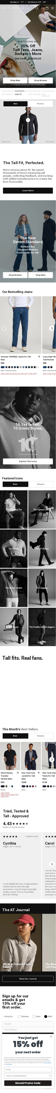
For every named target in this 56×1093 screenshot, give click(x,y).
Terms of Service (47, 1062)
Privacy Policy (9, 1064)
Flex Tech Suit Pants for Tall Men (49, 786)
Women (25, 1026)
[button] (36, 703)
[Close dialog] (51, 1036)
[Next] (51, 338)
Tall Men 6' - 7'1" (17, 2)
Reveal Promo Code (27, 1083)
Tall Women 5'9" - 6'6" (36, 2)
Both (50, 1026)
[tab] (15, 494)
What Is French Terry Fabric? (17, 975)
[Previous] (4, 338)
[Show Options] (50, 1075)
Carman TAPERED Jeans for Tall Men (16, 368)
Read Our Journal (27, 988)
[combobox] (27, 1075)
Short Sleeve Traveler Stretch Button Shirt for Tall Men (7, 786)
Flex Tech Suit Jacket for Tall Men (28, 786)
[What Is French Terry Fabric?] (20, 952)
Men (38, 1026)
